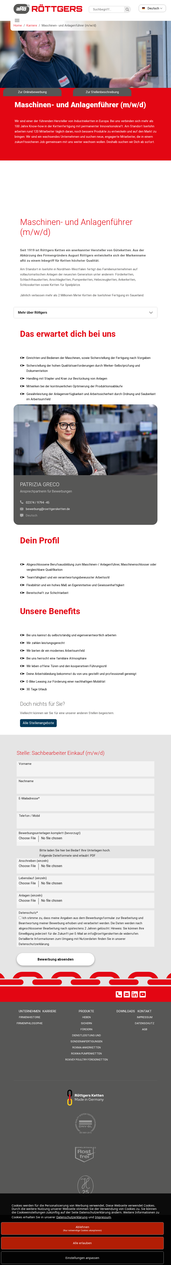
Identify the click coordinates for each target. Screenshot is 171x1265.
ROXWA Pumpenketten (86, 1053)
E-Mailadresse (29, 798)
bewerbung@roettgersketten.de (48, 509)
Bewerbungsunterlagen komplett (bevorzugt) (49, 833)
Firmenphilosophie (30, 1023)
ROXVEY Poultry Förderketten (86, 1059)
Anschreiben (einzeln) (33, 861)
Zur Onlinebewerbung (32, 92)
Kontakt (145, 1011)
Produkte (86, 1011)
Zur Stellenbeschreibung (102, 92)
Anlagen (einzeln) (30, 895)
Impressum (144, 1017)
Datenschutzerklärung (72, 1217)
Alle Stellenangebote (38, 723)
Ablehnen (82, 1228)
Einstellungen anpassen (82, 1258)
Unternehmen (29, 1011)
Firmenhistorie (29, 1017)
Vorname (25, 764)
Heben (86, 1017)
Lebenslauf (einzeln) (33, 878)
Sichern (86, 1023)
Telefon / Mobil (29, 816)
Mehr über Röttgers (32, 312)
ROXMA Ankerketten (86, 1047)
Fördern (86, 1029)
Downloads (126, 1011)
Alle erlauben (82, 1243)
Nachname (26, 781)
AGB (144, 1029)
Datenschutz (28, 913)
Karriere (49, 1011)
